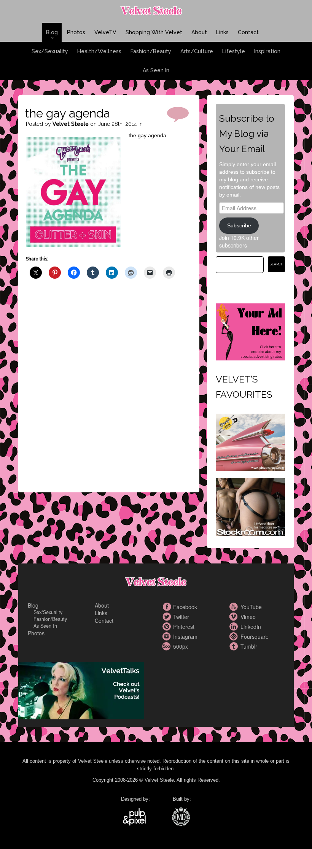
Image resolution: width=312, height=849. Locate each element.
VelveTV (105, 32)
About (199, 32)
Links (222, 32)
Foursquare (234, 636)
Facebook (167, 607)
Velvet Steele (71, 124)
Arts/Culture (196, 51)
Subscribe (239, 225)
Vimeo (234, 616)
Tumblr (234, 646)
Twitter (167, 616)
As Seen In (156, 70)
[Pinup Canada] (250, 441)
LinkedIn (234, 626)
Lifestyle (233, 51)
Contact (248, 32)
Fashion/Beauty (151, 51)
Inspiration (267, 51)
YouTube (234, 607)
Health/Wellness (99, 51)
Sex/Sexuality (50, 51)
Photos (76, 32)
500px (167, 646)
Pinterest (167, 626)
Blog (52, 32)
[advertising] (250, 331)
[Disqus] (107, 392)
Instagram (167, 636)
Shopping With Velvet (154, 32)
